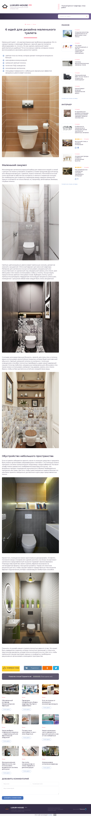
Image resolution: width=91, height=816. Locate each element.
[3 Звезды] (36, 676)
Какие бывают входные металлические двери (80, 91)
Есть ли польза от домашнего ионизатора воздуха (50, 702)
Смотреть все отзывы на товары (70, 98)
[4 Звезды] (38, 676)
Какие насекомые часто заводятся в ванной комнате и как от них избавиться (50, 733)
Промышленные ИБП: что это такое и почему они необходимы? (82, 77)
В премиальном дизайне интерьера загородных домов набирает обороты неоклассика (81, 115)
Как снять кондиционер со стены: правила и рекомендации (28, 764)
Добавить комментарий (12, 798)
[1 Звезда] (34, 676)
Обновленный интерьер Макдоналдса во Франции (8, 703)
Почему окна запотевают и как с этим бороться (29, 732)
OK (55, 815)
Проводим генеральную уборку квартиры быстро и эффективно (30, 703)
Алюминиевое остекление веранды (50, 763)
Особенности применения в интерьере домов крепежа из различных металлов (82, 129)
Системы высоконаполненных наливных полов (82, 63)
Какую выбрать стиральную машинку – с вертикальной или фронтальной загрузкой (10, 734)
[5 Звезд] (39, 676)
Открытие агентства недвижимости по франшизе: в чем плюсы (81, 34)
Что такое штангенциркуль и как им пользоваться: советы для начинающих (81, 49)
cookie (50, 815)
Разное (3, 697)
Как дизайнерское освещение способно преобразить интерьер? (81, 173)
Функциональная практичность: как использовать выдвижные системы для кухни (10, 765)
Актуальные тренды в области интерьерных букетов (81, 159)
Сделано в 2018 (76, 809)
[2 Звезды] (35, 676)
